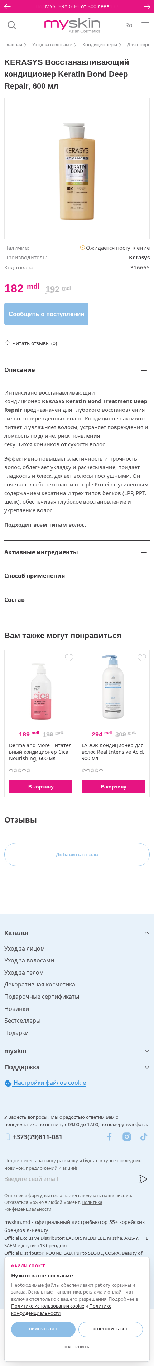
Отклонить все (110, 1329)
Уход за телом (24, 972)
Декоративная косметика (39, 984)
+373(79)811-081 (37, 1136)
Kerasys (139, 257)
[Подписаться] (143, 1179)
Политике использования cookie (47, 1306)
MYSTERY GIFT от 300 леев (77, 6)
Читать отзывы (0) (34, 343)
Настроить (77, 1346)
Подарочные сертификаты (41, 996)
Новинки (16, 1009)
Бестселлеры (22, 1020)
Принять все (43, 1329)
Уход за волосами (29, 960)
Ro (129, 25)
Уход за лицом (24, 948)
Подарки (16, 1033)
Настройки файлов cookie (49, 1083)
